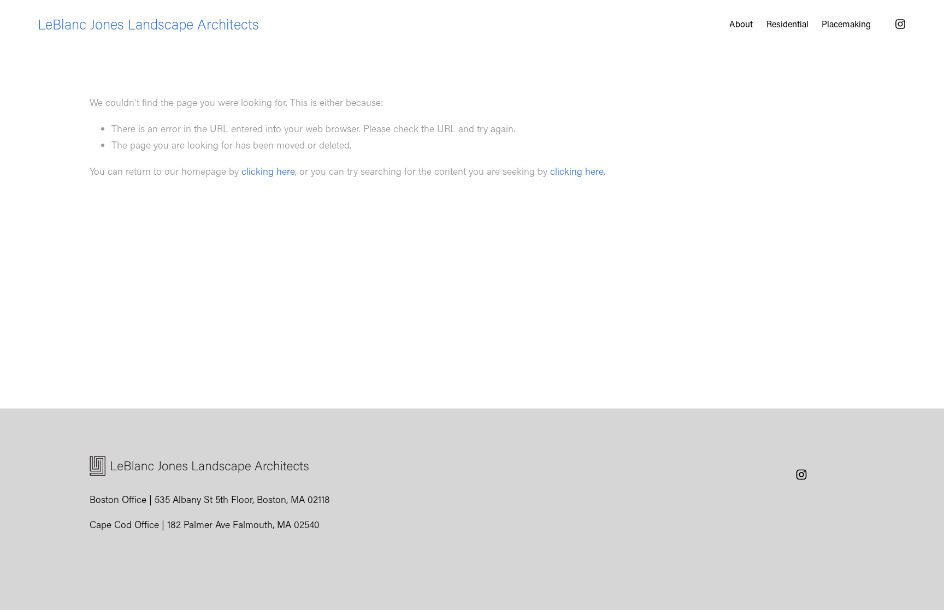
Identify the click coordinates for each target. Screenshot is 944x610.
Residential (787, 23)
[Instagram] (900, 24)
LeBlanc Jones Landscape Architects (148, 24)
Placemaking (846, 23)
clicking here (268, 171)
